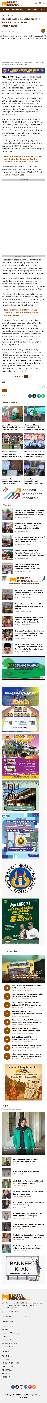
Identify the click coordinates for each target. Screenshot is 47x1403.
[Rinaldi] (6, 1161)
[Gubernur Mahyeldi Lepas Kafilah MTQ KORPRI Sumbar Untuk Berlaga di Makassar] (34, 414)
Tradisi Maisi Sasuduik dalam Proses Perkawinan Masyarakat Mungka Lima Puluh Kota (28, 1236)
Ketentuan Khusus (9, 1343)
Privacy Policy (7, 1340)
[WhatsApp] (43, 396)
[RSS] (34, 1387)
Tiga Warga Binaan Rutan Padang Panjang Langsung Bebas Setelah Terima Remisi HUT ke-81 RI (27, 1055)
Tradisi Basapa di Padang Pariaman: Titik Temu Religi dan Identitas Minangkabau (28, 1247)
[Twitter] (34, 396)
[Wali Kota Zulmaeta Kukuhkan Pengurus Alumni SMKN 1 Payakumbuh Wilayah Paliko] (7, 527)
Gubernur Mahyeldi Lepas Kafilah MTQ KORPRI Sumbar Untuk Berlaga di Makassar (22, 312)
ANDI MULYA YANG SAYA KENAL (26, 1171)
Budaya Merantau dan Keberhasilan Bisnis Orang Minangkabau (28, 1225)
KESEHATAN (7, 1377)
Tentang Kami (7, 1326)
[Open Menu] (40, 3)
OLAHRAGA (7, 1370)
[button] (36, 3)
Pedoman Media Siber (11, 1333)
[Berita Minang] (13, 3)
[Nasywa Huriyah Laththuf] (6, 1194)
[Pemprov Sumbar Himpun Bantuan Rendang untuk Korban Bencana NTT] (12, 441)
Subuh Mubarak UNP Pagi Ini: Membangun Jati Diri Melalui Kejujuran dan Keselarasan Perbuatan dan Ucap (24, 1038)
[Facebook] (30, 396)
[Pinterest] (21, 1387)
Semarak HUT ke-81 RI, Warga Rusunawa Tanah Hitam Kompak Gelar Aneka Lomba (26, 1029)
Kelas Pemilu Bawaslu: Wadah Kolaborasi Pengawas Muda (26, 1160)
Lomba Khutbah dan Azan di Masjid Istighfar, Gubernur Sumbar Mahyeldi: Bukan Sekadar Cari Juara (23, 159)
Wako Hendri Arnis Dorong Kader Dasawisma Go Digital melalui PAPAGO (26, 1047)
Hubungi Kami (7, 1347)
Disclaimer (6, 1336)
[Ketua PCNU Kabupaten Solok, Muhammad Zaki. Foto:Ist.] (7, 648)
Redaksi (5, 1329)
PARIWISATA (7, 1360)
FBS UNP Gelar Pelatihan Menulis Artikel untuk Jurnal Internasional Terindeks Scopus (26, 987)
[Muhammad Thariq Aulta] (6, 1215)
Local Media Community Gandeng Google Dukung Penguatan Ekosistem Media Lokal (11, 481)
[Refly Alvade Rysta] (6, 1248)
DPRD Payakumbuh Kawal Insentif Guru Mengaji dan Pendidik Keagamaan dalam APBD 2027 (30, 539)
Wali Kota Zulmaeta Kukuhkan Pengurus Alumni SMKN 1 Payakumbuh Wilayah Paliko (28, 526)
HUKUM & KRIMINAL (10, 1363)
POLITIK (5, 1356)
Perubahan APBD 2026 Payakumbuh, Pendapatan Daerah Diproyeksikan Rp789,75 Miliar (27, 1012)
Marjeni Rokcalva (8, 30)
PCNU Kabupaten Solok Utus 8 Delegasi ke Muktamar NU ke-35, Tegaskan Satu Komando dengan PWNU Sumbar (29, 647)
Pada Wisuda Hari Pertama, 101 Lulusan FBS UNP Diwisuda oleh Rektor (29, 606)
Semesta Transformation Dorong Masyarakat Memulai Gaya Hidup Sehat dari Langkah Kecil (29, 633)
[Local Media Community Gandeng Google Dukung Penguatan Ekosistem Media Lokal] (12, 468)
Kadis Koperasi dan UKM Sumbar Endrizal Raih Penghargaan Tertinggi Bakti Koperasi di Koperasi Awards (29, 620)
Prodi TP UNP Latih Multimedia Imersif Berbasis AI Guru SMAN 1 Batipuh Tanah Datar (29, 592)
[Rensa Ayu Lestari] (6, 1183)
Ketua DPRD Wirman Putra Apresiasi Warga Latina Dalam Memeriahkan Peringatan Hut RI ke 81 (29, 554)
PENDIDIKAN (7, 1367)
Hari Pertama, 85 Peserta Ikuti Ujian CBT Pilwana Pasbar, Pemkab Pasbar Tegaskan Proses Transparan (27, 995)
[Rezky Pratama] (6, 1226)
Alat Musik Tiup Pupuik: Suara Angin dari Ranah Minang (28, 1204)
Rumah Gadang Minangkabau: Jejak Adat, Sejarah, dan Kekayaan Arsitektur (28, 1214)
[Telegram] (39, 396)
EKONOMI (6, 1374)
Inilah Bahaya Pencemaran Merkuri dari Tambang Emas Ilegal (28, 1182)
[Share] (43, 31)
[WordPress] (25, 1387)
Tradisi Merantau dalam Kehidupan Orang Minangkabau (28, 1193)
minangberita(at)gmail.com (16, 1316)
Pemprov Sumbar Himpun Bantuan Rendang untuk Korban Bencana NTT (12, 454)
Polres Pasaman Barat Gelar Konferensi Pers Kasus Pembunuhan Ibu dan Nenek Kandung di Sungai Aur (27, 567)
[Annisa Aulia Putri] (6, 1204)
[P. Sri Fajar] (6, 1172)
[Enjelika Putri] (6, 1237)
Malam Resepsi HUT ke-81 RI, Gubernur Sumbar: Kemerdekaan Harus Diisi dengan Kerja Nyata (34, 454)
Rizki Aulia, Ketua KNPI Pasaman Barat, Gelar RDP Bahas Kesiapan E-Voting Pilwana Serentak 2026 (27, 1021)
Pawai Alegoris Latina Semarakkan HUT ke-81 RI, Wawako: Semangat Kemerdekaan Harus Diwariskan (30, 512)
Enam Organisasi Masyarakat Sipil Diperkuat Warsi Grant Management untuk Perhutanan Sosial (34, 481)
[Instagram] (30, 1387)
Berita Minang (26, 1395)
